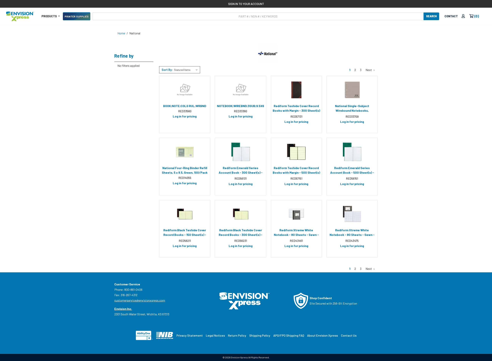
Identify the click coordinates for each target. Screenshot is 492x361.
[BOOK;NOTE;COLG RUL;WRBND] (184, 90)
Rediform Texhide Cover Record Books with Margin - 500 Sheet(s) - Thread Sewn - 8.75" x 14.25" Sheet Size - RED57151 (296, 171)
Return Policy (237, 335)
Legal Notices (215, 335)
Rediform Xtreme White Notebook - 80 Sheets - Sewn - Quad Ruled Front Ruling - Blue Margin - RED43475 (352, 233)
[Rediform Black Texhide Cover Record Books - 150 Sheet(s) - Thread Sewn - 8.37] (184, 214)
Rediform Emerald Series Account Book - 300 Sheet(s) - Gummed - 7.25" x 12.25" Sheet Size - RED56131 (241, 171)
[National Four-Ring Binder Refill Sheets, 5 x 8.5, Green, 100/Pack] (184, 152)
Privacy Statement (189, 335)
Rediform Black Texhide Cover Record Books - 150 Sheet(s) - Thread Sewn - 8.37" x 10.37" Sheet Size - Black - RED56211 (184, 233)
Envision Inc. (123, 309)
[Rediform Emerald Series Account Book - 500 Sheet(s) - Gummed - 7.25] (352, 152)
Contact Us (349, 335)
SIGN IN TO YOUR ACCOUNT (246, 4)
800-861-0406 (133, 289)
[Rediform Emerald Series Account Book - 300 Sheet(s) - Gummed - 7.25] (240, 152)
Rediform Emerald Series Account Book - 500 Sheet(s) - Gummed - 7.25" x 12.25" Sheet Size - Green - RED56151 (352, 171)
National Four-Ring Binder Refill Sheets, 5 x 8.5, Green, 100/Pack (185, 170)
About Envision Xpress (322, 335)
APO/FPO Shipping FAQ (288, 335)
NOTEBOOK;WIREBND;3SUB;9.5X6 (240, 106)
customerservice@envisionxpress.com (139, 300)
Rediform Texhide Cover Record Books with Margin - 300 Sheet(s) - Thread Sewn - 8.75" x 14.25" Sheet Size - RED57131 (296, 109)
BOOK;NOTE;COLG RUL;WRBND (184, 106)
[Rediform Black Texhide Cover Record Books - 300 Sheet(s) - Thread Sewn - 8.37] (240, 214)
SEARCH (431, 16)
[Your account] (463, 16)
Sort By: (167, 69)
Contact (451, 16)
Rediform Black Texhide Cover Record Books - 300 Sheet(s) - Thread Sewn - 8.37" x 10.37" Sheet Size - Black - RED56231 (240, 233)
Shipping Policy (259, 335)
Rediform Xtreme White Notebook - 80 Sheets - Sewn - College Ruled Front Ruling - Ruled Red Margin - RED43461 (296, 233)
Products (49, 16)
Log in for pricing (185, 116)
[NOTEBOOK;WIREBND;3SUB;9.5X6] (240, 90)
